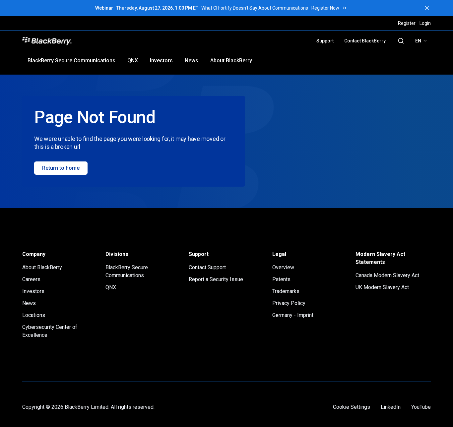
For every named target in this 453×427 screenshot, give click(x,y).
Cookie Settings (351, 407)
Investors (161, 60)
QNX (132, 60)
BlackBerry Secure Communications (71, 60)
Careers (31, 279)
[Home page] (93, 41)
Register (407, 23)
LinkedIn (391, 407)
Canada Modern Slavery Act (387, 275)
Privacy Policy (288, 303)
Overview (283, 267)
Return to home (61, 168)
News (191, 60)
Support (325, 40)
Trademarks (285, 291)
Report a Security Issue (216, 279)
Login (425, 23)
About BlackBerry (231, 60)
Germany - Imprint (292, 315)
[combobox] (421, 41)
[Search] (401, 40)
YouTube (421, 407)
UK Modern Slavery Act (382, 287)
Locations (33, 315)
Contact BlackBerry (365, 40)
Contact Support (207, 267)
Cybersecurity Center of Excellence (49, 331)
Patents (281, 279)
